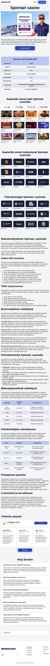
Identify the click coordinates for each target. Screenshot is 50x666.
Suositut (6, 107)
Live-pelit (18, 107)
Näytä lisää (25, 550)
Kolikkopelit (42, 107)
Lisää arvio (40, 523)
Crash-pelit (30, 107)
